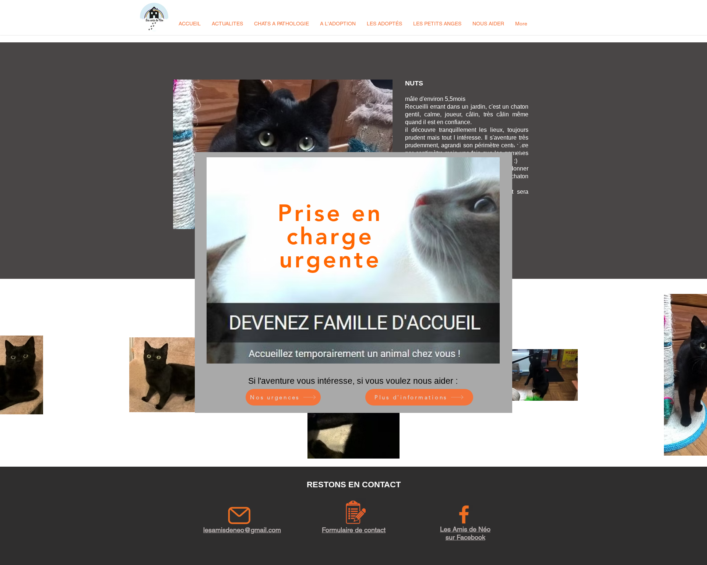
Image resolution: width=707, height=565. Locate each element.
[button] (517, 146)
